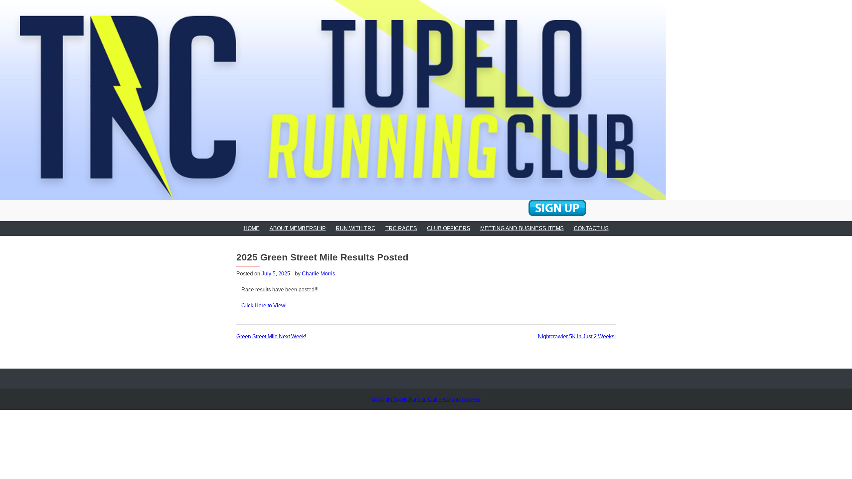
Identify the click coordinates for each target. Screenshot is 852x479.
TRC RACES (401, 228)
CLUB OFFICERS (448, 228)
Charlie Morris (318, 273)
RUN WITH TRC (355, 228)
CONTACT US (591, 228)
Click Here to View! (264, 305)
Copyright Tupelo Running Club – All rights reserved (426, 399)
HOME (252, 228)
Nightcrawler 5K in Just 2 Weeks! (577, 336)
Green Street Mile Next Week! (271, 336)
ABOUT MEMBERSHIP (298, 228)
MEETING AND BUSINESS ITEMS (522, 228)
